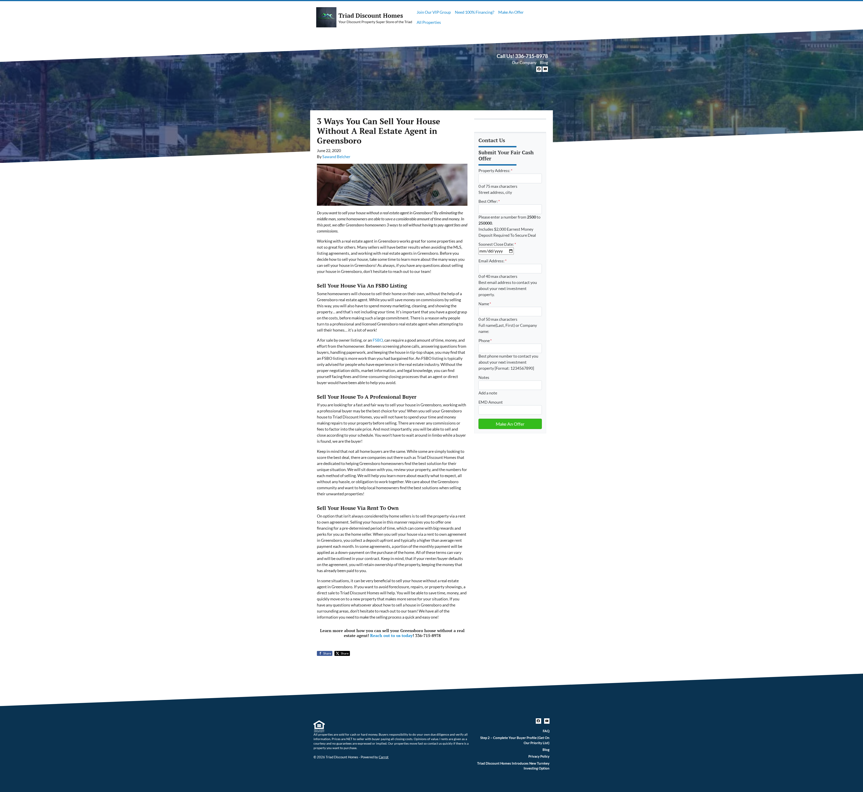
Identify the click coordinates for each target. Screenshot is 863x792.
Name (484, 303)
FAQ (546, 731)
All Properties (429, 22)
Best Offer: (489, 201)
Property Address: (495, 170)
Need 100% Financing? (474, 12)
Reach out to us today (391, 635)
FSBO (378, 340)
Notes (483, 377)
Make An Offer (511, 12)
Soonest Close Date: (497, 244)
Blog (544, 62)
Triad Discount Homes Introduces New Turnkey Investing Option (513, 765)
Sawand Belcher (336, 156)
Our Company (524, 62)
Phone (485, 340)
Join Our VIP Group (434, 12)
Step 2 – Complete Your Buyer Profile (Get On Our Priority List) (514, 740)
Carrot (384, 757)
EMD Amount (490, 402)
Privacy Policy (538, 756)
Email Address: (492, 260)
